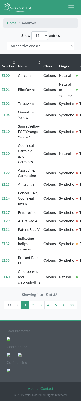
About (33, 388)
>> (72, 305)
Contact (46, 388)
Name (22, 66)
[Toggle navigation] (71, 7)
